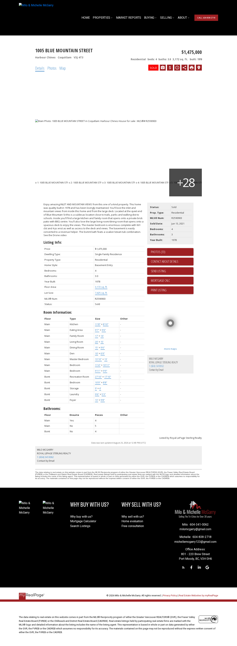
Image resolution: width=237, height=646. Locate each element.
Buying (149, 17)
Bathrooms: (52, 408)
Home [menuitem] (85, 17)
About (182, 17)
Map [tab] (62, 68)
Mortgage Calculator (83, 521)
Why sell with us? (132, 516)
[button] (206, 18)
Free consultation (132, 526)
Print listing (158, 290)
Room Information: (58, 312)
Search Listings (80, 526)
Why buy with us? (81, 516)
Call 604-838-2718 (206, 17)
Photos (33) (158, 252)
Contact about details (164, 261)
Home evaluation (132, 521)
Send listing (158, 271)
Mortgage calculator (172, 280)
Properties (101, 17)
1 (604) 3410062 (156, 366)
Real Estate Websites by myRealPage (198, 595)
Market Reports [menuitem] (128, 17)
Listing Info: (53, 242)
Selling (166, 17)
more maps (170, 348)
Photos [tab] (51, 68)
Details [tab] (39, 68)
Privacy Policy (170, 595)
